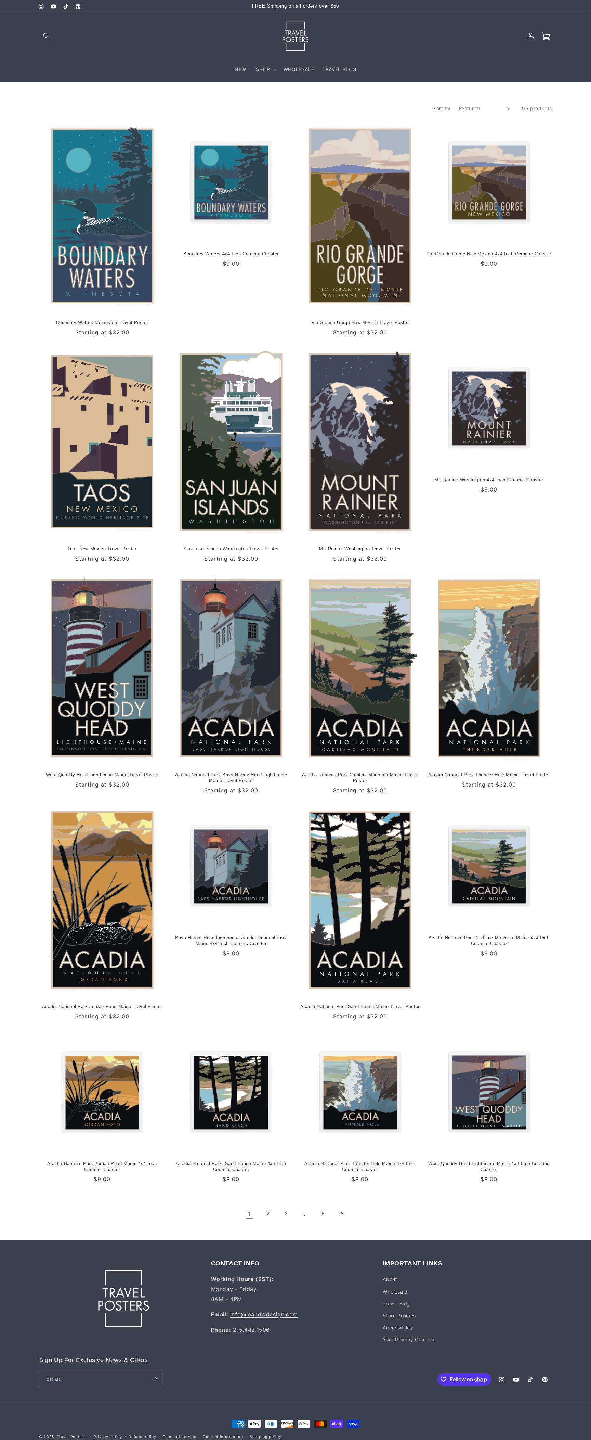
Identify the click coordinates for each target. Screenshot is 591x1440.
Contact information (223, 1436)
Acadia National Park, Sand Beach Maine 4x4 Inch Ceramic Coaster (231, 1166)
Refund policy (142, 1436)
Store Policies (399, 1315)
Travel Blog (396, 1304)
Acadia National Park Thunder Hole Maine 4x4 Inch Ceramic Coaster (360, 1166)
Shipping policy (265, 1436)
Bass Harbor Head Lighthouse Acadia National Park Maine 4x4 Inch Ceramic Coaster (231, 940)
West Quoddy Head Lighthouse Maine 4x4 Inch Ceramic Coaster (489, 1166)
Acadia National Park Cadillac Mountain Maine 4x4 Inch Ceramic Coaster (489, 940)
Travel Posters (71, 1436)
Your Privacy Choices (408, 1339)
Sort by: (442, 108)
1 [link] (249, 1213)
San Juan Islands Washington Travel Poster (231, 548)
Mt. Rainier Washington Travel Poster (360, 548)
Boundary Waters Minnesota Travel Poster (102, 322)
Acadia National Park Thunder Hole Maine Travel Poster (489, 774)
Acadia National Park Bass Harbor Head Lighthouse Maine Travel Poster (231, 777)
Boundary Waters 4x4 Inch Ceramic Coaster (231, 253)
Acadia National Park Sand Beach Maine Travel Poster (360, 1006)
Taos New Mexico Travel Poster (101, 548)
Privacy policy (108, 1436)
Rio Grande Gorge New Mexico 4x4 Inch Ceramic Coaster (488, 253)
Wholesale (395, 1292)
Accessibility (398, 1327)
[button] (46, 35)
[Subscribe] (154, 1379)
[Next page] (341, 1213)
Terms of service (179, 1436)
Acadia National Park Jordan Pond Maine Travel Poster (102, 1006)
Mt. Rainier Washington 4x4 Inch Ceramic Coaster (488, 479)
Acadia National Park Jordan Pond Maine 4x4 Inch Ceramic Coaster (102, 1166)
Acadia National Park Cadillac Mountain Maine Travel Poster (360, 777)
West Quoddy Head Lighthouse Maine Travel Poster (102, 774)
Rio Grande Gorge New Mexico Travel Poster (360, 322)
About (390, 1279)
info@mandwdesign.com (264, 1314)
